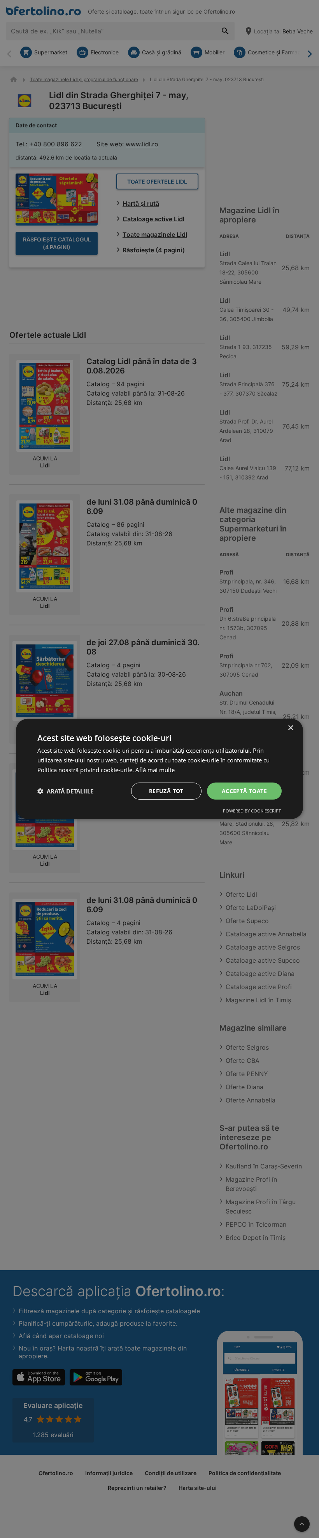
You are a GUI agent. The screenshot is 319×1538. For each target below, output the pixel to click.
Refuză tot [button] (166, 790)
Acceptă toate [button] (244, 790)
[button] (65, 791)
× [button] (290, 728)
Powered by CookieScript (252, 811)
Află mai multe (155, 770)
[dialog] (159, 769)
